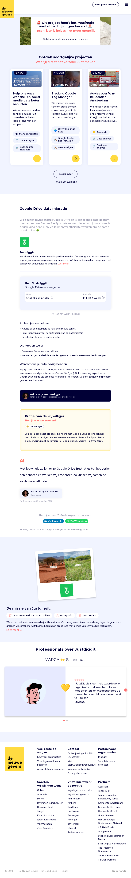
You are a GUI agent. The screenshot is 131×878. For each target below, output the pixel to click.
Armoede (42, 795)
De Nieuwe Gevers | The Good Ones (38, 871)
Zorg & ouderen (45, 828)
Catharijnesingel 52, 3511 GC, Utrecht (80, 755)
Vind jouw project (105, 4)
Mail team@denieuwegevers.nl (82, 763)
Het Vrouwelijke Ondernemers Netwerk (110, 821)
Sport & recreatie (46, 820)
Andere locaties (76, 832)
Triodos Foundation (108, 856)
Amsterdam (74, 799)
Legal (65, 871)
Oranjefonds (104, 832)
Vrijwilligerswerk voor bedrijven (48, 763)
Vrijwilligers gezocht (78, 795)
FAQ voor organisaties (49, 757)
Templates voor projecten (106, 763)
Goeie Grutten (106, 816)
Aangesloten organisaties (51, 769)
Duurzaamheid (45, 807)
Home (23, 530)
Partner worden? (107, 860)
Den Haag (73, 807)
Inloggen (102, 757)
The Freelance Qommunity (105, 850)
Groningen (73, 816)
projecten (34, 530)
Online (40, 790)
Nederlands (119, 871)
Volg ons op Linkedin (79, 769)
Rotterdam (73, 824)
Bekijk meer (66, 174)
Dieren (40, 799)
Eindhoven (73, 811)
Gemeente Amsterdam (110, 803)
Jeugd (40, 811)
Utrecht (72, 828)
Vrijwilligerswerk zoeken (80, 790)
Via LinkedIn (55, 521)
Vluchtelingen (44, 824)
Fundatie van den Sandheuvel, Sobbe (108, 797)
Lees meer (12, 630)
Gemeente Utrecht (108, 811)
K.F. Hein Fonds (106, 828)
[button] (126, 691)
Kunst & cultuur (45, 816)
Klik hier (76, 314)
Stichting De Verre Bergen (112, 844)
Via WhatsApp (78, 521)
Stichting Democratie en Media (111, 838)
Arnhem (72, 803)
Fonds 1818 (104, 791)
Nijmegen (72, 820)
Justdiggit (47, 530)
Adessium (103, 787)
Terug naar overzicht (65, 182)
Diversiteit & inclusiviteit (50, 803)
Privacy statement (78, 773)
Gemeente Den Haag (109, 807)
